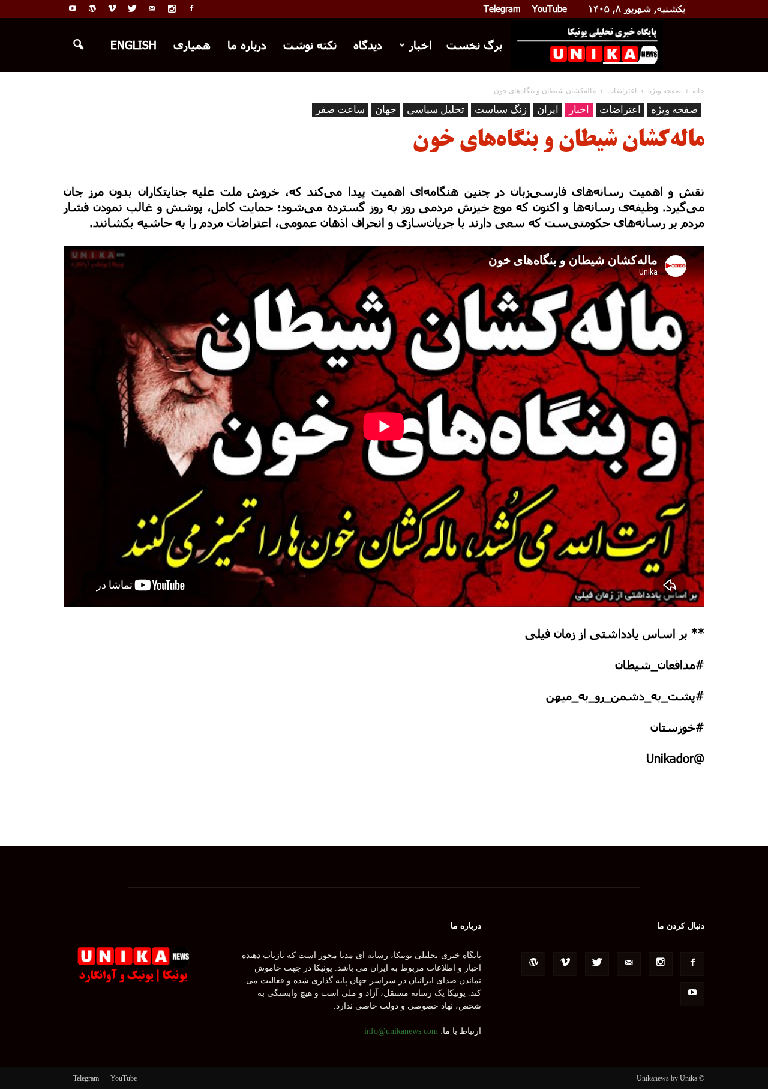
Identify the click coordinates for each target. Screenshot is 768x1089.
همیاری (192, 45)
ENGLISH (133, 45)
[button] (78, 45)
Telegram (502, 8)
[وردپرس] (92, 8)
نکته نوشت (310, 45)
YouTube (549, 8)
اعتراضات (620, 109)
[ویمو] (112, 8)
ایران (548, 109)
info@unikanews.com (401, 1031)
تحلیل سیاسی (435, 109)
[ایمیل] (152, 8)
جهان (386, 109)
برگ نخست (474, 45)
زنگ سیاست (501, 109)
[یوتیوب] (73, 8)
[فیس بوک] (191, 8)
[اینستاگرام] (172, 8)
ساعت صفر (340, 109)
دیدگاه (367, 45)
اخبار (420, 45)
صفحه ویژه (674, 109)
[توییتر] (132, 8)
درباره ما (246, 45)
